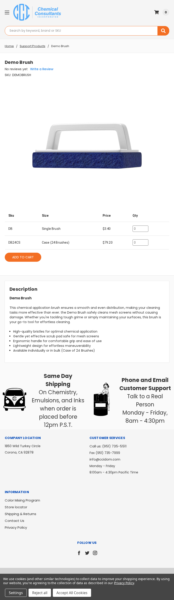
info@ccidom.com (104, 459)
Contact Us (14, 520)
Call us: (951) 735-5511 (108, 446)
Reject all (39, 592)
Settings (16, 592)
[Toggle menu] (7, 12)
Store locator (16, 507)
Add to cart (23, 257)
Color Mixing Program (22, 500)
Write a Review (41, 69)
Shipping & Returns (20, 513)
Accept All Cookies (71, 592)
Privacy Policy (16, 527)
